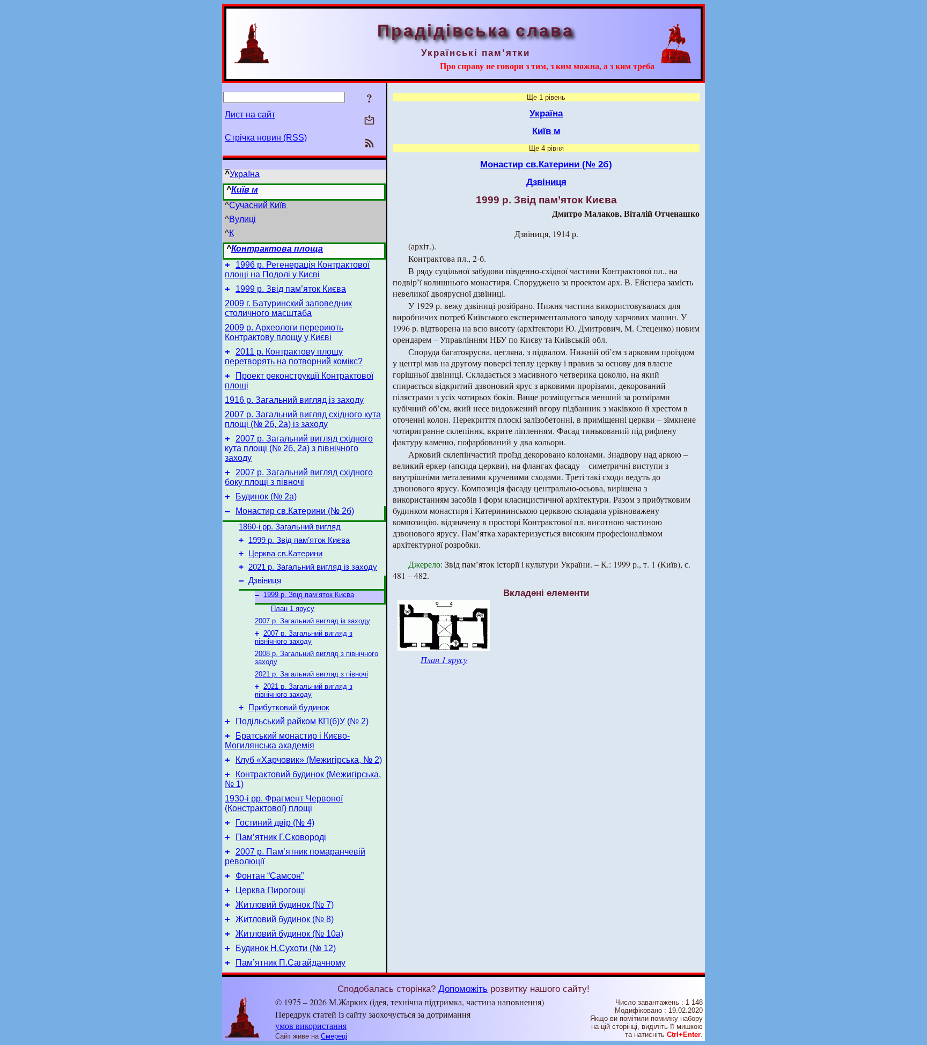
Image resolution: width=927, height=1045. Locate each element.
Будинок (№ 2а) (266, 496)
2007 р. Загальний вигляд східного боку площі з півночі (299, 477)
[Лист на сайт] (369, 121)
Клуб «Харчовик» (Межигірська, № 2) (309, 759)
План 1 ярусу (292, 609)
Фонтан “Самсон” (270, 875)
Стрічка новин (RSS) (266, 137)
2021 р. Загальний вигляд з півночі (311, 674)
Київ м (244, 189)
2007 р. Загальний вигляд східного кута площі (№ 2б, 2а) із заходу (303, 419)
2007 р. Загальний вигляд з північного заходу (303, 637)
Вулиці (242, 219)
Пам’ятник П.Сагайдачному (290, 962)
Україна (245, 174)
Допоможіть (463, 988)
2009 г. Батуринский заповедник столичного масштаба (288, 308)
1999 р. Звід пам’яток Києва (291, 288)
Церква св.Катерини (285, 553)
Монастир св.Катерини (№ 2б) (295, 511)
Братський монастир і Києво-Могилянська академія (287, 740)
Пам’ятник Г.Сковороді (281, 837)
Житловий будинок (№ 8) (285, 919)
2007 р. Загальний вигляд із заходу (312, 621)
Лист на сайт (250, 114)
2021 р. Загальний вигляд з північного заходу (303, 690)
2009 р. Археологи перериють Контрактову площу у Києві (284, 332)
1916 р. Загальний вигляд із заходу (294, 399)
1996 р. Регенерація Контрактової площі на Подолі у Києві (297, 269)
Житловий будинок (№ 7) (285, 904)
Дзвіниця (264, 580)
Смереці (334, 1036)
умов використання (311, 1025)
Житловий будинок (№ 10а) (289, 933)
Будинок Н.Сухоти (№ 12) (286, 948)
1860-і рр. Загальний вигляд (290, 526)
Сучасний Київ (257, 205)
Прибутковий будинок (288, 707)
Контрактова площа (277, 248)
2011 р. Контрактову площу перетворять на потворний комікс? (294, 356)
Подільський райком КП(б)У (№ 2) (302, 721)
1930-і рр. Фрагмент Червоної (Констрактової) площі (284, 803)
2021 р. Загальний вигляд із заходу (312, 567)
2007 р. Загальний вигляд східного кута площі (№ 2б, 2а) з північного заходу (299, 448)
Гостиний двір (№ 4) (275, 822)
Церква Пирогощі (270, 890)
